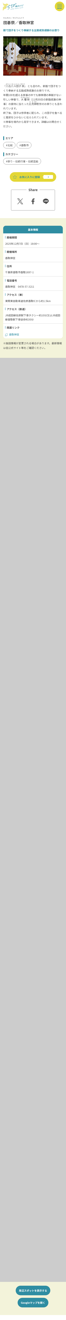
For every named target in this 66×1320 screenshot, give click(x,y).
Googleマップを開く (33, 1303)
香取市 (25, 145)
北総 (10, 145)
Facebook (32, 200)
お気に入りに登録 (29, 177)
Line (44, 199)
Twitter (19, 200)
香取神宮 (14, 334)
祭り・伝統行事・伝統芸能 (23, 161)
